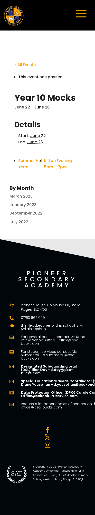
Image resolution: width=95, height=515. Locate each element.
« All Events (25, 65)
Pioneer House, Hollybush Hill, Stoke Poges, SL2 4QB (50, 307)
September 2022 (26, 213)
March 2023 (21, 196)
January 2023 (23, 205)
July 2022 (19, 222)
